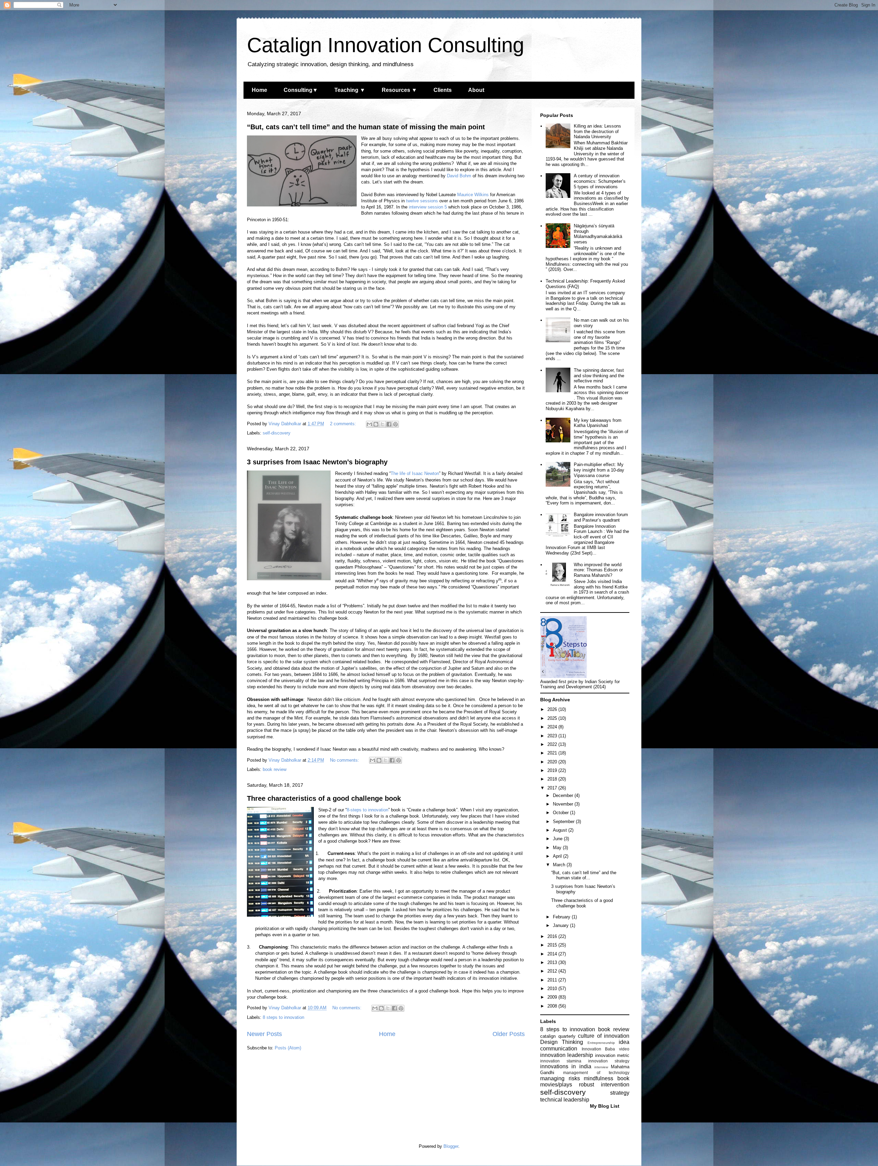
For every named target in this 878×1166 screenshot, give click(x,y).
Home (259, 90)
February (562, 916)
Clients (443, 90)
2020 (552, 761)
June (558, 838)
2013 (552, 962)
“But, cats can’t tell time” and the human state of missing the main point (366, 127)
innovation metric (612, 1055)
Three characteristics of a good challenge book (324, 798)
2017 (552, 787)
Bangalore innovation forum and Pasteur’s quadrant (601, 517)
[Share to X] (382, 424)
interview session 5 (428, 207)
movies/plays (556, 1084)
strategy (619, 1093)
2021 (552, 752)
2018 (552, 779)
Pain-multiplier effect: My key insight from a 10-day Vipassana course (599, 470)
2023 (552, 735)
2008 (552, 1006)
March (560, 864)
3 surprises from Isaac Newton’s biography (317, 462)
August (560, 830)
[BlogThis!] (375, 424)
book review (274, 769)
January (561, 925)
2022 (552, 744)
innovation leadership (566, 1055)
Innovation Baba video (605, 1049)
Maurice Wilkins (473, 194)
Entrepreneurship (601, 1043)
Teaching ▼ (349, 90)
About (476, 90)
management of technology (596, 1072)
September (564, 821)
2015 (552, 945)
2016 (552, 936)
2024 (552, 726)
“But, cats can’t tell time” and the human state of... (583, 875)
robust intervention (604, 1084)
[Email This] (369, 424)
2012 (552, 971)
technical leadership (564, 1100)
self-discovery (276, 433)
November (563, 804)
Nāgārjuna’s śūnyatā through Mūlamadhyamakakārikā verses (598, 234)
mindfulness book (606, 1078)
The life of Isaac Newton (415, 473)
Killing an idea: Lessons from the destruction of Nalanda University (597, 131)
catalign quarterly (558, 1036)
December (563, 795)
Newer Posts (264, 1034)
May (558, 847)
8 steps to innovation (283, 1017)
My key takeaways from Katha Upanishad (597, 423)
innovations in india (565, 1066)
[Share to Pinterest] (395, 424)
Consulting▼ (301, 90)
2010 (552, 988)
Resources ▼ (399, 90)
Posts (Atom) (288, 1047)
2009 (552, 997)
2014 (552, 953)
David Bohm (459, 175)
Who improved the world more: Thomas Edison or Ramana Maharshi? (598, 570)
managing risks (560, 1078)
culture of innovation (603, 1036)
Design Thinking (561, 1042)
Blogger (450, 1146)
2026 (552, 709)
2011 (552, 980)
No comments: (345, 760)
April (558, 856)
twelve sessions (422, 200)
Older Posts (509, 1034)
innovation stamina (560, 1061)
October (561, 812)
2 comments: (343, 423)
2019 (552, 770)
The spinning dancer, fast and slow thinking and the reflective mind (599, 375)
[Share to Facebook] (388, 424)
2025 (552, 718)
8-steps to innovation (367, 809)
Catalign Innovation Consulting (385, 45)
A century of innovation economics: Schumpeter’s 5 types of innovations (600, 181)
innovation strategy (608, 1061)
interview (601, 1067)
